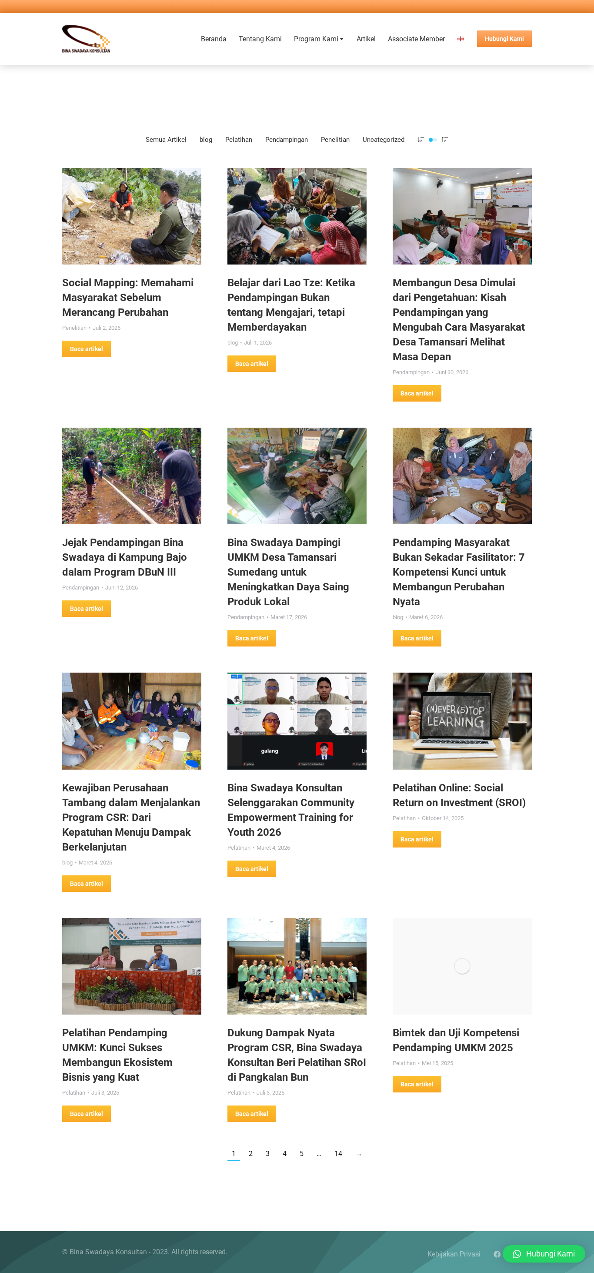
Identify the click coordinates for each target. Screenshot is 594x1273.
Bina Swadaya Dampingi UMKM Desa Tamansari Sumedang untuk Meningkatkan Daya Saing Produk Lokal (288, 572)
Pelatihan (238, 140)
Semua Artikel (166, 140)
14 (338, 1153)
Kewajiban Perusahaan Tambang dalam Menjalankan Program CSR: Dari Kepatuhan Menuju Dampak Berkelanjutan (131, 817)
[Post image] (131, 216)
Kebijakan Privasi (454, 1254)
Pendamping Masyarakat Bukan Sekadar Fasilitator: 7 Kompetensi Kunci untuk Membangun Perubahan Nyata (459, 572)
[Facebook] (497, 1254)
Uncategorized (383, 140)
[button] (544, 1254)
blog (206, 140)
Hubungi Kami (504, 38)
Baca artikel (86, 348)
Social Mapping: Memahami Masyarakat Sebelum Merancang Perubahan (128, 297)
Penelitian (335, 140)
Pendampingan (286, 140)
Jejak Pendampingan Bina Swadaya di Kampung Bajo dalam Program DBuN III (124, 557)
